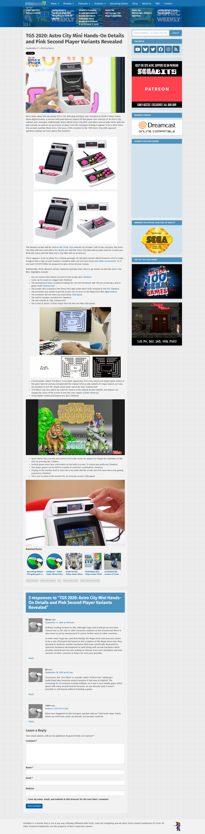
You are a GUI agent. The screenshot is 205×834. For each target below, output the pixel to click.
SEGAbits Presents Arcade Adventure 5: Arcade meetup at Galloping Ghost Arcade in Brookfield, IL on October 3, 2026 (89, 17)
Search (176, 33)
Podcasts (83, 3)
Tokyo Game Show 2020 (90, 581)
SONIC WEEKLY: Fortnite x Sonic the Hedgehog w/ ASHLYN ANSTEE (62, 14)
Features (98, 3)
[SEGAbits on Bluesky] (145, 49)
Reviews (67, 3)
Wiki (158, 3)
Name (29, 767)
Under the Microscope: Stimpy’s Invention (142, 13)
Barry (51, 48)
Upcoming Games (119, 3)
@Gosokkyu (110, 292)
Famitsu (87, 277)
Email (29, 778)
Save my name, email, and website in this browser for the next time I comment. (68, 799)
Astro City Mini (32, 581)
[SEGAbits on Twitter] (152, 49)
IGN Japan (77, 295)
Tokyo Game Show (70, 581)
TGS (59, 581)
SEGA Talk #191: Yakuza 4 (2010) (33, 11)
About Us (146, 3)
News (54, 3)
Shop (135, 3)
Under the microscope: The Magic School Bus (113, 13)
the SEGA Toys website (70, 247)
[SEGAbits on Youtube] (137, 49)
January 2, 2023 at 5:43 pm (56, 708)
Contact (168, 3)
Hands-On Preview (47, 581)
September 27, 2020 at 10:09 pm (59, 622)
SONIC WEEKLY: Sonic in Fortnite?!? (168, 11)
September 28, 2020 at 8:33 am (59, 672)
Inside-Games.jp (91, 393)
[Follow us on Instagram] (168, 49)
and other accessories (105, 261)
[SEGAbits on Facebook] (160, 49)
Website (30, 788)
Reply (31, 658)
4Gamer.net (49, 286)
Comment (31, 741)
